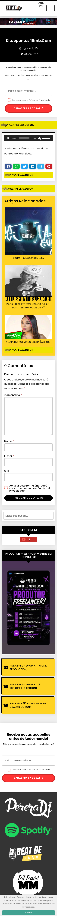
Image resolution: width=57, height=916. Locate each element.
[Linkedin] (32, 166)
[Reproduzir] (8, 138)
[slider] (46, 138)
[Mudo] (39, 138)
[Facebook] (8, 166)
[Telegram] (40, 166)
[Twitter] (24, 166)
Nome (9, 441)
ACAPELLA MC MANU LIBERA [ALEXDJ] (28, 342)
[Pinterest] (48, 166)
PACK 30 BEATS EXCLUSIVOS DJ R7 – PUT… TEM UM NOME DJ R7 (28, 305)
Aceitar (28, 912)
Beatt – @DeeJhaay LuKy (28, 258)
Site (6, 471)
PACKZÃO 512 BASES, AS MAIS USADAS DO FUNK (28, 705)
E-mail (9, 456)
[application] (28, 138)
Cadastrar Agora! (27, 108)
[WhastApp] (16, 166)
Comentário (13, 395)
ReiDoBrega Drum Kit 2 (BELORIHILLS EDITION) (25, 686)
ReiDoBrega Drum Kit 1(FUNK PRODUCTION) (28, 667)
